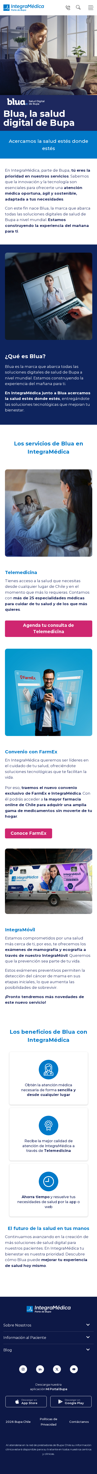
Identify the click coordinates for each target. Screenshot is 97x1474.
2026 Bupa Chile (18, 1421)
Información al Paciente (24, 1338)
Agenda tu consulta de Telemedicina (48, 628)
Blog (7, 1350)
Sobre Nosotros (17, 1325)
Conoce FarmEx (28, 833)
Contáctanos (79, 1421)
